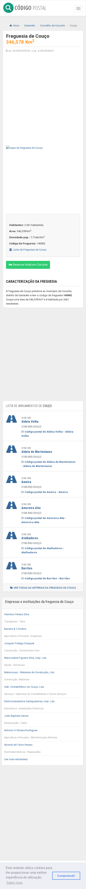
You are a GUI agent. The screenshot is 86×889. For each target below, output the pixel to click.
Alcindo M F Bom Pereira (22, 748)
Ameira (26, 482)
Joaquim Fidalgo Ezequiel (22, 647)
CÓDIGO (30, 7)
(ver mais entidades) (16, 759)
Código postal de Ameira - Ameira (46, 492)
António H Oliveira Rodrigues (30, 734)
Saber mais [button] (14, 882)
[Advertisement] (43, 98)
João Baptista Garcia (16, 719)
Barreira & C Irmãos (23, 632)
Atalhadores (29, 538)
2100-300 (26, 418)
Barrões (26, 568)
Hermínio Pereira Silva (16, 618)
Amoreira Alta (31, 508)
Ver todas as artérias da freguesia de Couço (44, 587)
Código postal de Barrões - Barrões (47, 578)
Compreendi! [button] (66, 875)
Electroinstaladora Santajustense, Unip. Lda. (29, 705)
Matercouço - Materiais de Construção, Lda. (29, 676)
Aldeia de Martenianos (36, 452)
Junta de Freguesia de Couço (29, 249)
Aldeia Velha (29, 421)
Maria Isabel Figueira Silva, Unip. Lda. (25, 661)
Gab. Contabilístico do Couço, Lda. (35, 690)
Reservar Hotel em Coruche (30, 264)
